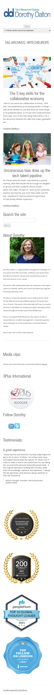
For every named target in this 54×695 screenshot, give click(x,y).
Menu (27, 26)
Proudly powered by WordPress (15, 690)
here (45, 364)
